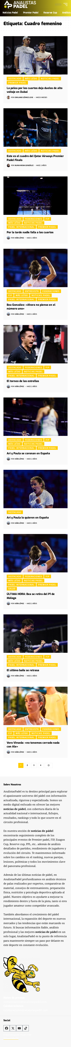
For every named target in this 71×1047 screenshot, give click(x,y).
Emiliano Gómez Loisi (24, 97)
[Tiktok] (26, 1028)
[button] (65, 4)
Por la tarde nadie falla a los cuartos (30, 232)
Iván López (19, 238)
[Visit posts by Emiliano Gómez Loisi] (8, 97)
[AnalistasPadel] (20, 4)
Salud (12, 588)
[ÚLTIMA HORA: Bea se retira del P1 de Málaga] (35, 553)
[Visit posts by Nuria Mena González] (8, 165)
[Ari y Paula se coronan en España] (35, 416)
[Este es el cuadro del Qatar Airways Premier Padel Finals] (35, 127)
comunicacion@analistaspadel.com (25, 1001)
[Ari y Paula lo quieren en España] (35, 489)
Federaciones (33, 219)
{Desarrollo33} (10, 1038)
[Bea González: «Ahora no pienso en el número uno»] (35, 268)
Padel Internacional (21, 227)
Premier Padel (17, 82)
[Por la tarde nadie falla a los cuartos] (35, 195)
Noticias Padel (50, 78)
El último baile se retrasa (23, 670)
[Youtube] (19, 1028)
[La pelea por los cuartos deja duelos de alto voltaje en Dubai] (35, 55)
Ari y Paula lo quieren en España (28, 517)
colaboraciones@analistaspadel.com (25, 1010)
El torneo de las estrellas (23, 381)
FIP (47, 219)
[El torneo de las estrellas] (35, 344)
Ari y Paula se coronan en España (28, 453)
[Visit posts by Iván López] (8, 237)
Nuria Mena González (24, 165)
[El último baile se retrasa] (35, 633)
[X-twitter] (13, 1028)
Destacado (14, 78)
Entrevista (32, 291)
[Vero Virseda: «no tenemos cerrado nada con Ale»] (35, 706)
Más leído (31, 78)
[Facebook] (6, 1028)
